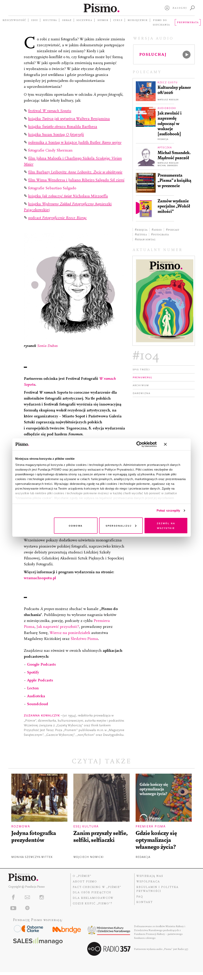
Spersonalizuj (119, 525)
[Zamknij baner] (176, 444)
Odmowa (76, 525)
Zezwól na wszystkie (166, 525)
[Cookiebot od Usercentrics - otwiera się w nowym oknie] (139, 444)
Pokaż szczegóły (168, 510)
